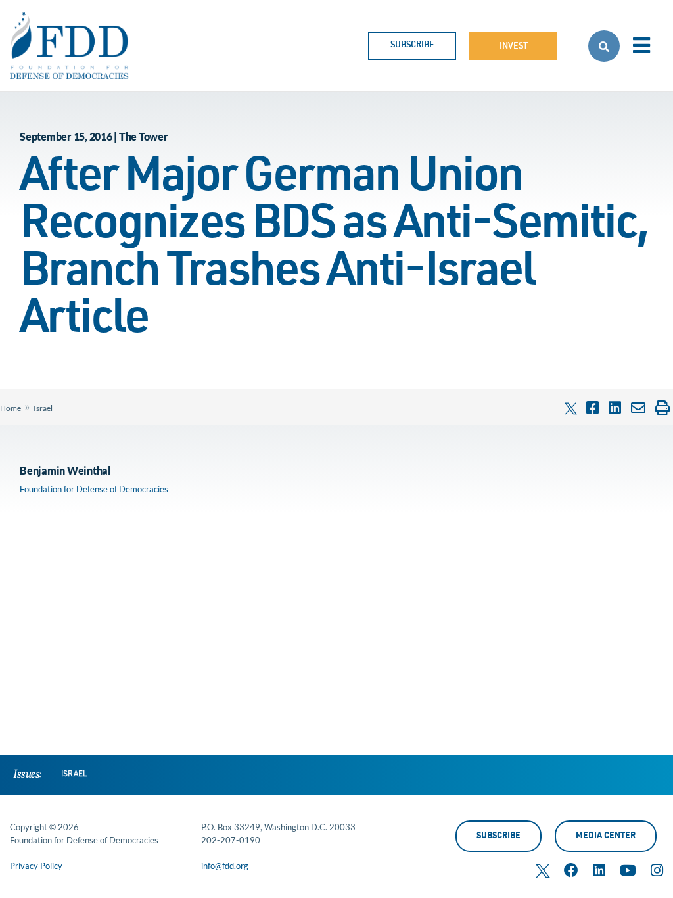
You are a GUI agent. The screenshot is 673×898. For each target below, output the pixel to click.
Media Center (606, 836)
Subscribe (412, 45)
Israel (43, 408)
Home (10, 408)
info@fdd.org (224, 866)
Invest (513, 47)
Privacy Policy (36, 866)
